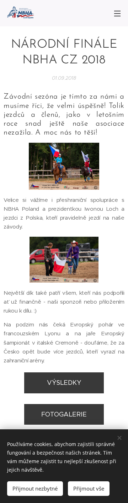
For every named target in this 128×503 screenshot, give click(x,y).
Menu (117, 13)
